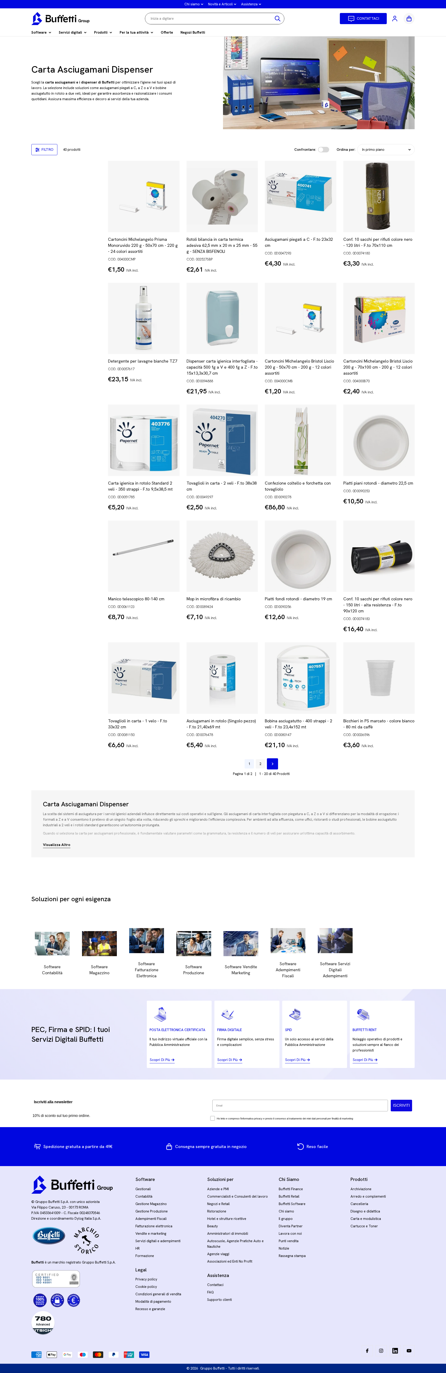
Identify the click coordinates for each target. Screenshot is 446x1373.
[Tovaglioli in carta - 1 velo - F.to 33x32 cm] (144, 678)
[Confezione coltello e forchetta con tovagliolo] (300, 440)
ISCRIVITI (401, 1105)
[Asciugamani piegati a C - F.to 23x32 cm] (300, 196)
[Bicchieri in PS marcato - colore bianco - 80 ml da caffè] (379, 678)
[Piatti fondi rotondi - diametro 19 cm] (300, 556)
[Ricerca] (277, 18)
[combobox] (214, 18)
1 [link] (249, 764)
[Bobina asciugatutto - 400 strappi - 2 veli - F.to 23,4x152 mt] (300, 678)
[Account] (395, 18)
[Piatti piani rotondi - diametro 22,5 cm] (379, 440)
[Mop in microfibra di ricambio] (222, 556)
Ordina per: (346, 149)
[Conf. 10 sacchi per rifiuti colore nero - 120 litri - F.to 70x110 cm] (379, 196)
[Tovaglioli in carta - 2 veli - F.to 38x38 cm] (222, 440)
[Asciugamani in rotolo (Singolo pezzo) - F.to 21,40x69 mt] (222, 678)
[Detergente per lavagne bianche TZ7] (144, 318)
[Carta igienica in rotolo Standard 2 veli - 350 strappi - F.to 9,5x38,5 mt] (144, 440)
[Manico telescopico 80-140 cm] (144, 556)
